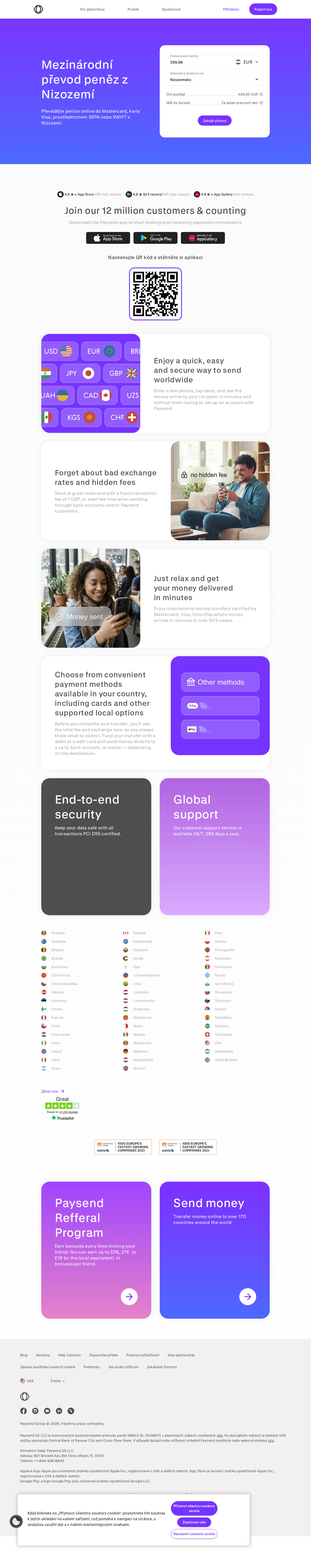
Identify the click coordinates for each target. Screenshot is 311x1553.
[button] (16, 1521)
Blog (24, 1355)
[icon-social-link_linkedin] (59, 1411)
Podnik (133, 9)
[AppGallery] (203, 238)
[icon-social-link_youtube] (47, 1411)
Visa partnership (181, 1355)
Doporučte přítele (103, 1355)
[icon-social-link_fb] (23, 1411)
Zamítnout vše (194, 1522)
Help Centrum (69, 1355)
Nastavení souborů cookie (194, 1534)
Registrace (263, 9)
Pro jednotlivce (92, 9)
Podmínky (92, 1367)
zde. (220, 1435)
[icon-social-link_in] (35, 1411)
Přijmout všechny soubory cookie (194, 1508)
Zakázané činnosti (162, 1367)
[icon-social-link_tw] (70, 1411)
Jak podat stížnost (123, 1367)
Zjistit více (49, 1091)
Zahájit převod (215, 121)
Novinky (43, 1355)
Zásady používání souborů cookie (47, 1367)
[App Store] (108, 238)
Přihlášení (231, 9)
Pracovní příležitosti (142, 1355)
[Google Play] (155, 238)
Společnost (171, 9)
